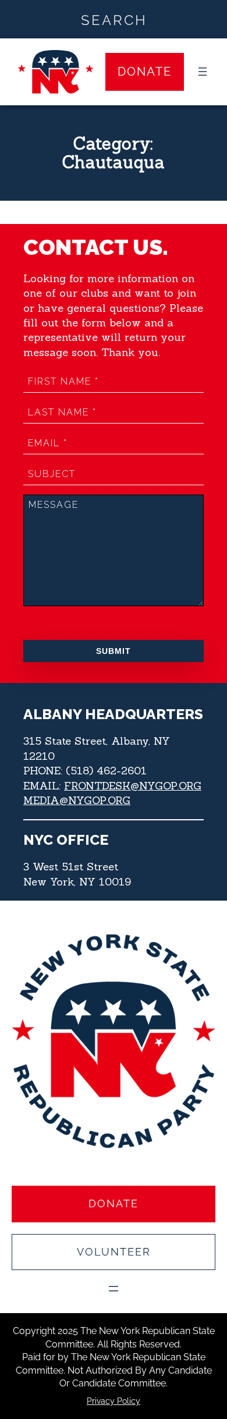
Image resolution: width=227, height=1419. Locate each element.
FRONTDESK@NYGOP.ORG (132, 785)
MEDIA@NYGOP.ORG (76, 800)
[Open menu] (203, 72)
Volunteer (114, 1252)
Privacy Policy (113, 1401)
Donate (145, 72)
